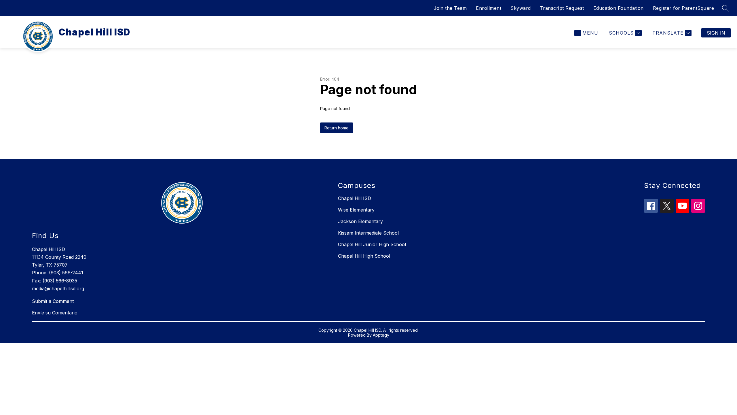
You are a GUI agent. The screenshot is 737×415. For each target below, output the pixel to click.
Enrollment (488, 8)
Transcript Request (562, 8)
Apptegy (381, 335)
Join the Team (450, 8)
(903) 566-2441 (66, 273)
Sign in (716, 33)
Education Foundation (618, 8)
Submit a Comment (53, 301)
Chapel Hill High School (364, 256)
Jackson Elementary (360, 221)
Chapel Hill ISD (354, 198)
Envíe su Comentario (54, 313)
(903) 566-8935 (60, 281)
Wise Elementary (356, 210)
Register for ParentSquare (683, 8)
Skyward (520, 8)
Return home (336, 127)
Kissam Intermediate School (368, 233)
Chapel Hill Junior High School (372, 244)
